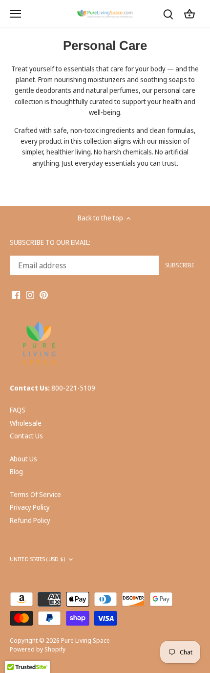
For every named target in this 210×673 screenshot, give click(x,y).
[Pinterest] (44, 294)
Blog (16, 471)
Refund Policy (30, 520)
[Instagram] (30, 294)
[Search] (168, 13)
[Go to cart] (189, 13)
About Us (23, 458)
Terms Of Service (35, 494)
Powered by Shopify (37, 649)
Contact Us (26, 435)
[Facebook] (16, 294)
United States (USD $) (37, 559)
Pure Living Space (85, 640)
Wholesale (26, 423)
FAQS (17, 409)
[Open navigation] (15, 14)
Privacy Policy (30, 507)
